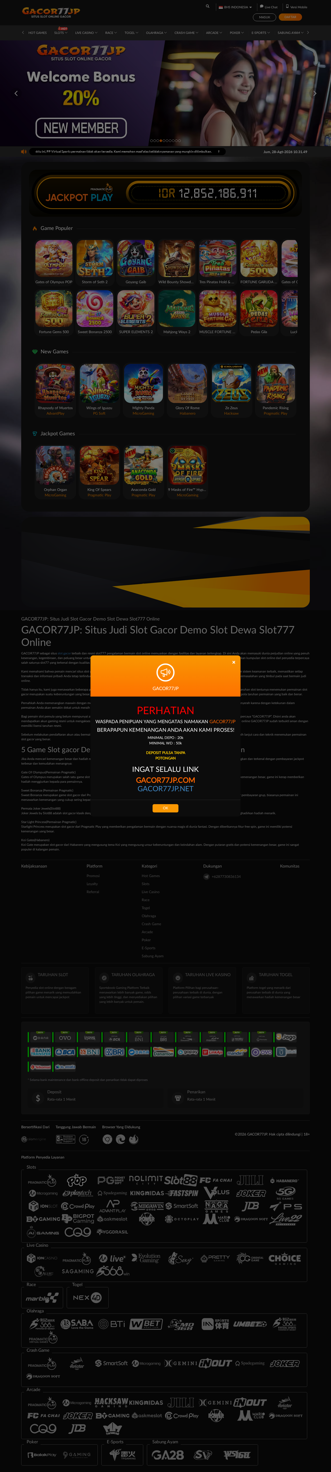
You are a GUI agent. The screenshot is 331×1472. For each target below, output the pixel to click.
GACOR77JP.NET (166, 789)
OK (165, 808)
